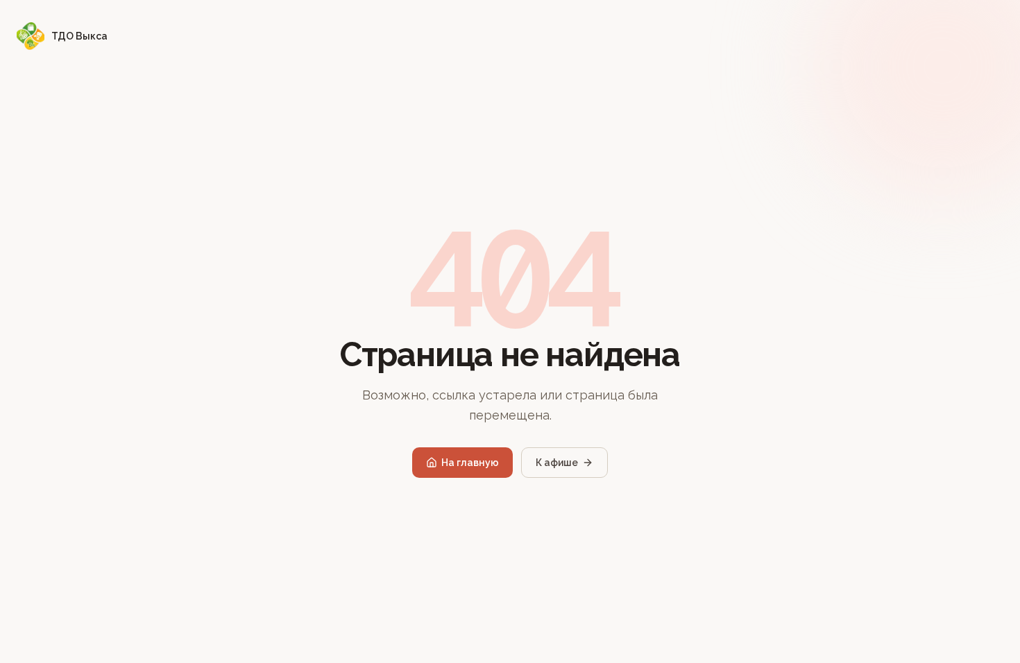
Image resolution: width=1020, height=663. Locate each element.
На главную (470, 462)
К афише (557, 462)
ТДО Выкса (79, 36)
